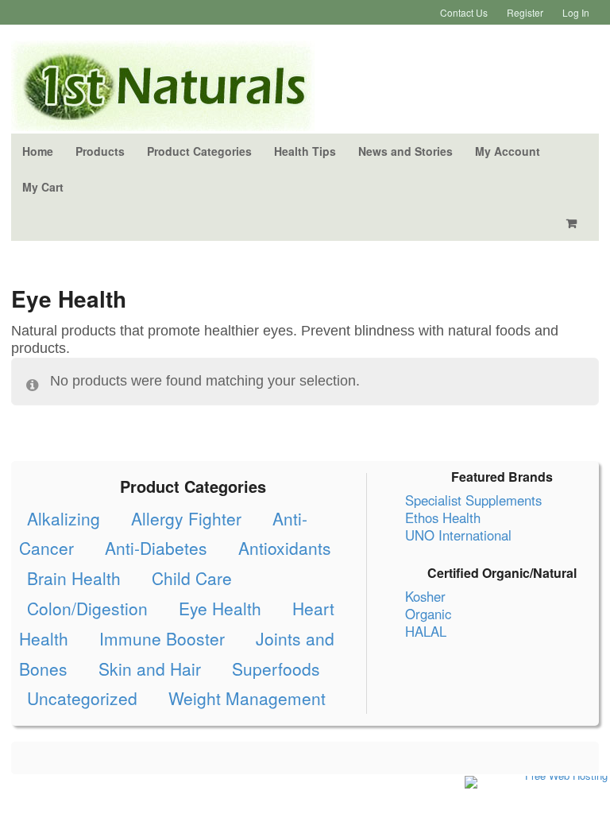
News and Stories (405, 151)
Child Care (192, 578)
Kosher (425, 596)
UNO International (458, 535)
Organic (428, 613)
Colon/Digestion (87, 608)
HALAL (425, 631)
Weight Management (247, 698)
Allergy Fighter (186, 518)
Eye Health (220, 608)
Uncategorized (82, 698)
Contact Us (464, 12)
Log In (575, 12)
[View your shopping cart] (574, 223)
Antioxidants (284, 548)
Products (100, 151)
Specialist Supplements (473, 500)
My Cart (43, 187)
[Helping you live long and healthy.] (163, 122)
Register (525, 12)
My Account (507, 151)
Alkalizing (63, 518)
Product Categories (199, 151)
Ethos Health (443, 517)
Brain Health (74, 578)
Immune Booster (162, 638)
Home (37, 151)
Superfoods (276, 668)
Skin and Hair (149, 668)
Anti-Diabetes (156, 548)
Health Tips (305, 151)
